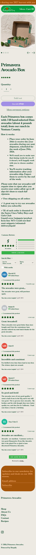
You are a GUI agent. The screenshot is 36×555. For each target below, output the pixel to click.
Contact (5, 518)
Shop (3, 509)
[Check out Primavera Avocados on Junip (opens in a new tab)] (22, 461)
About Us (6, 512)
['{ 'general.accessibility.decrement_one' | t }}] (2, 89)
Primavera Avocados (11, 497)
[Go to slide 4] (7, 52)
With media (8, 267)
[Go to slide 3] (5, 52)
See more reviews (18, 457)
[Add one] (11, 89)
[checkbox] (9, 267)
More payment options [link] (18, 109)
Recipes (5, 521)
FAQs (3, 515)
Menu (22, 9)
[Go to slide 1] (1, 52)
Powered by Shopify (9, 548)
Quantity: (6, 84)
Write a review (18, 253)
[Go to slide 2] (3, 52)
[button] (30, 9)
